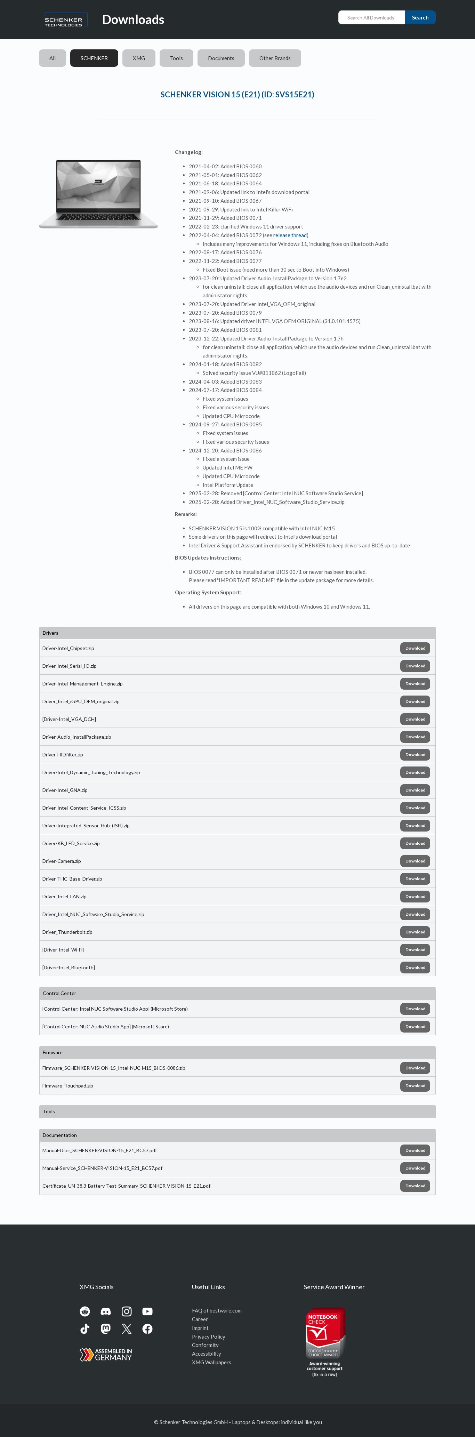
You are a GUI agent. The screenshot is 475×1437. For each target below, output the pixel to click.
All (52, 58)
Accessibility (206, 1353)
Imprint (200, 1328)
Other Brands (275, 58)
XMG (139, 58)
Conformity (205, 1345)
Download (415, 648)
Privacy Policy (208, 1336)
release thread (290, 235)
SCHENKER (94, 58)
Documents (221, 58)
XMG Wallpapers (211, 1362)
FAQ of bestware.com (217, 1310)
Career (200, 1319)
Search (420, 17)
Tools (176, 58)
